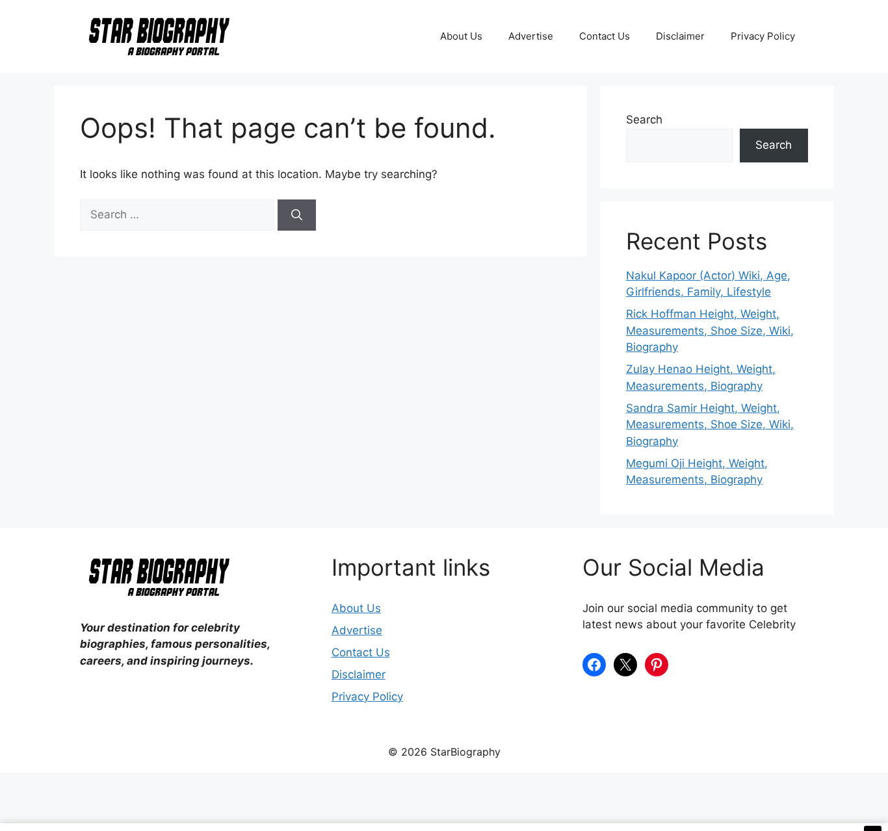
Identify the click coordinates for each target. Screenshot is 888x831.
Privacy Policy (763, 36)
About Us (461, 36)
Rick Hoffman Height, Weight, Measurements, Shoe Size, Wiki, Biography (710, 330)
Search (644, 119)
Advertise (530, 36)
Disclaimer (680, 36)
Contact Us (604, 36)
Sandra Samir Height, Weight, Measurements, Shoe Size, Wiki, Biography (710, 425)
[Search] (297, 215)
